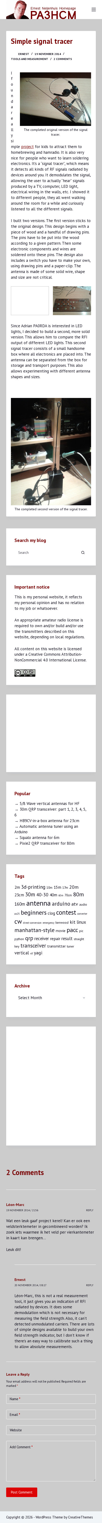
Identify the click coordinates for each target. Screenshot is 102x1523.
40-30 (42, 895)
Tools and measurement (29, 59)
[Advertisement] (50, 732)
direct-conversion (32, 922)
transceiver (33, 945)
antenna (38, 903)
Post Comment (21, 1492)
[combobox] (46, 552)
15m (57, 887)
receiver (41, 938)
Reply (89, 1210)
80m (78, 894)
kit (72, 922)
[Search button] (82, 552)
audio (83, 904)
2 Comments (63, 59)
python (19, 939)
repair (55, 938)
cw (18, 921)
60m (60, 895)
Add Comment (21, 1447)
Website (16, 1430)
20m (74, 887)
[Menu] (94, 9)
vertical (21, 953)
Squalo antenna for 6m (39, 837)
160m (19, 904)
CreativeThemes (80, 1517)
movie (60, 930)
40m (53, 895)
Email (15, 1414)
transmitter (56, 946)
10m (49, 887)
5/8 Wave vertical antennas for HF (49, 803)
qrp (29, 938)
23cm (19, 895)
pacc (72, 930)
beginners (33, 912)
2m (17, 887)
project (27, 146)
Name (15, 1399)
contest (66, 912)
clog (51, 913)
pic (81, 931)
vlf (31, 953)
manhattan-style (34, 929)
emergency (48, 922)
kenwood (62, 922)
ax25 (17, 913)
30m (30, 894)
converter (82, 913)
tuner (70, 946)
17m (65, 887)
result (67, 938)
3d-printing (33, 887)
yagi (38, 953)
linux (81, 922)
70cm (68, 895)
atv (74, 904)
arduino (61, 903)
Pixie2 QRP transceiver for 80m (47, 843)
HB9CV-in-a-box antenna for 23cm (49, 820)
